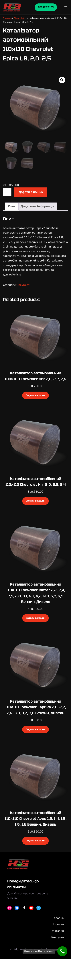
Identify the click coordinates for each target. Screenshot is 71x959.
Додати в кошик (31, 192)
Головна (7, 18)
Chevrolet (18, 18)
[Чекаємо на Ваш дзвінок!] (62, 951)
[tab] (12, 206)
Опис (11, 206)
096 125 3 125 (46, 7)
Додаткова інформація (37, 206)
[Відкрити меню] (66, 7)
